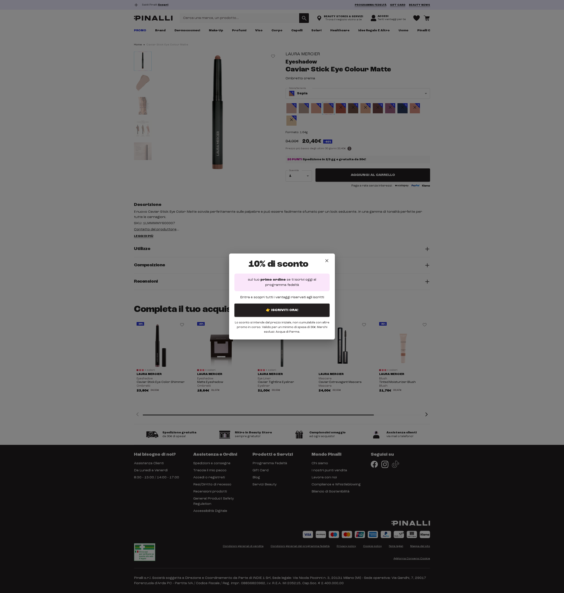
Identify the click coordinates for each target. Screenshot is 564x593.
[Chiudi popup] (327, 260)
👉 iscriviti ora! (282, 310)
